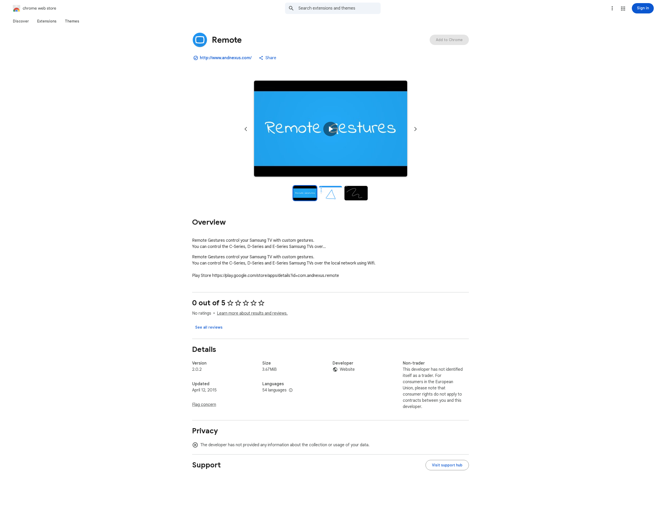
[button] (623, 8)
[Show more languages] (291, 390)
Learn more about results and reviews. (252, 313)
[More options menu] (612, 8)
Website (347, 369)
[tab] (21, 21)
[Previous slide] (246, 129)
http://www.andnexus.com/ (225, 57)
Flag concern (204, 404)
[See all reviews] (209, 327)
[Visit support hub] (447, 465)
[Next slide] (415, 129)
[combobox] (339, 8)
